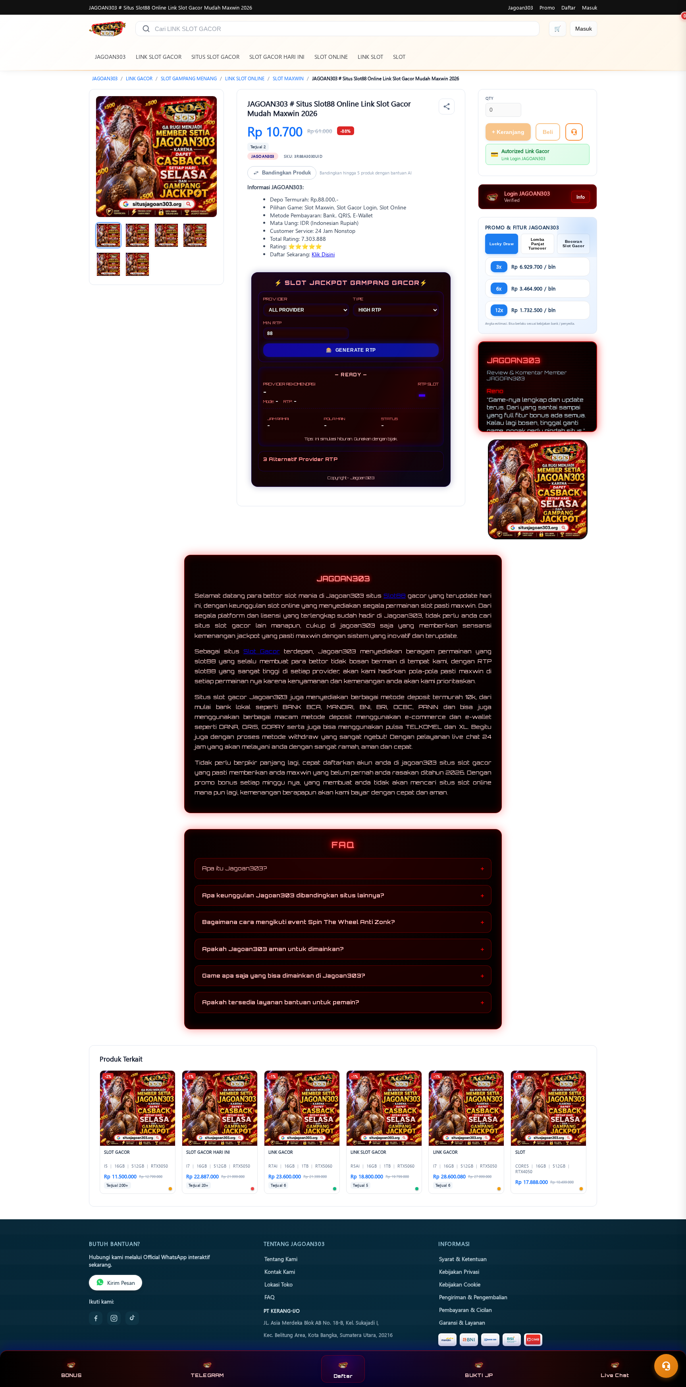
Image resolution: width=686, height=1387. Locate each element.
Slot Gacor (261, 651)
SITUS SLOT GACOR (215, 56)
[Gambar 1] (108, 235)
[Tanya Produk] (574, 132)
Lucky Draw (501, 244)
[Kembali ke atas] (668, 1346)
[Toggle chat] (666, 1366)
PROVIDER (275, 298)
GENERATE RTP (351, 350)
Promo (547, 7)
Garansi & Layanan (462, 1322)
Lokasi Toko (278, 1284)
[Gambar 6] (137, 264)
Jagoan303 (520, 7)
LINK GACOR (139, 78)
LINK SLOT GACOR (158, 56)
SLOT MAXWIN (288, 78)
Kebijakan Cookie (459, 1284)
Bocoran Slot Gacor (573, 243)
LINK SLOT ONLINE (244, 78)
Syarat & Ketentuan (463, 1258)
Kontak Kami (279, 1271)
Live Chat (615, 1375)
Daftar (568, 7)
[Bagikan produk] (447, 106)
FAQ (269, 1296)
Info (580, 197)
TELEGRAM (207, 1375)
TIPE (358, 298)
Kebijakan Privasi (459, 1271)
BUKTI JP (479, 1375)
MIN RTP (272, 322)
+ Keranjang (508, 132)
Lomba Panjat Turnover (537, 243)
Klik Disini (323, 254)
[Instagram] (114, 1318)
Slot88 (394, 595)
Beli (548, 132)
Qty (490, 98)
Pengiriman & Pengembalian (473, 1296)
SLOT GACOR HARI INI (276, 56)
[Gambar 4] (195, 235)
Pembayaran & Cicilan (465, 1309)
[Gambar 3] (166, 235)
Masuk (589, 7)
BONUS (71, 1375)
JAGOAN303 (110, 56)
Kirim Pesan (121, 1282)
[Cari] (146, 29)
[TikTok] (132, 1318)
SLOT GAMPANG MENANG (189, 78)
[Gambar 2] (137, 235)
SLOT (399, 56)
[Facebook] (95, 1318)
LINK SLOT (370, 56)
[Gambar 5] (108, 264)
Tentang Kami (280, 1258)
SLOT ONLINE (331, 56)
